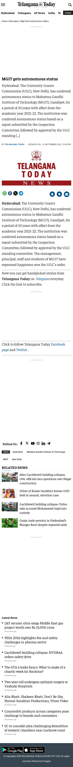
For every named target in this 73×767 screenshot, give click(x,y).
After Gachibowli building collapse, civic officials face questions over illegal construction (45, 478)
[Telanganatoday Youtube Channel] (33, 443)
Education (14, 21)
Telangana (24, 13)
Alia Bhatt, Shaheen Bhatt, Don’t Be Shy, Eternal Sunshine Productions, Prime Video (36, 698)
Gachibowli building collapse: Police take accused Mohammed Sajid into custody (43, 508)
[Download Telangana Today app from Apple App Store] (52, 194)
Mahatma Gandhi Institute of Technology (46, 452)
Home (5, 21)
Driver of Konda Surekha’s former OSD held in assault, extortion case (44, 493)
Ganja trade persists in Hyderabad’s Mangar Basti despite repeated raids (43, 522)
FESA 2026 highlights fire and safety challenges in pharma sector (30, 639)
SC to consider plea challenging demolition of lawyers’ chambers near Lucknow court (36, 727)
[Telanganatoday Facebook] (21, 443)
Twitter (22, 349)
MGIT (5, 459)
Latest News (9, 617)
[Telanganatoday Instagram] (38, 443)
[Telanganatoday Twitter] (27, 444)
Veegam (47, 760)
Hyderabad (8, 13)
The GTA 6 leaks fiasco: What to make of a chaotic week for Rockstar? (34, 669)
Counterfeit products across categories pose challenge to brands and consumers (36, 713)
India (51, 13)
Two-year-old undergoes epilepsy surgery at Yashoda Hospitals (36, 683)
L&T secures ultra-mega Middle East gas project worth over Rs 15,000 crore (33, 625)
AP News (39, 13)
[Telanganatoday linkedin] (43, 443)
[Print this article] (66, 194)
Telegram (42, 278)
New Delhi (17, 459)
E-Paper (68, 13)
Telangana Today (14, 144)
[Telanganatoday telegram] (48, 443)
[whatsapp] (4, 193)
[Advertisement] (36, 398)
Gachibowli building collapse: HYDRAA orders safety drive (33, 654)
